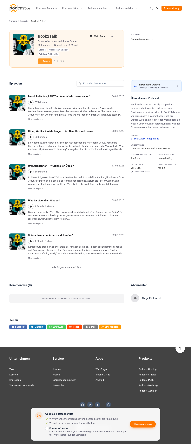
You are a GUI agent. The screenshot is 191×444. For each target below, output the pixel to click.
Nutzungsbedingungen (64, 380)
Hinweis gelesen (143, 424)
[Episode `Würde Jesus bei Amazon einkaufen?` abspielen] (30, 241)
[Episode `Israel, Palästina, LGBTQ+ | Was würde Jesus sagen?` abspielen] (30, 102)
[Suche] (151, 8)
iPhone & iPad (103, 374)
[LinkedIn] (90, 404)
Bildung (42, 50)
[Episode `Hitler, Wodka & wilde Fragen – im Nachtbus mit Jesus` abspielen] (30, 137)
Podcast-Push (146, 380)
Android (100, 380)
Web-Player (102, 369)
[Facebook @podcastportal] (97, 404)
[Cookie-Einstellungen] (108, 404)
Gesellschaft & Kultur (58, 50)
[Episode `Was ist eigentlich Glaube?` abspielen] (30, 206)
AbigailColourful (151, 298)
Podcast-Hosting (148, 369)
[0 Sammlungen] (112, 36)
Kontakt (56, 369)
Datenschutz (59, 385)
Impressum (15, 380)
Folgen (46, 61)
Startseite (13, 21)
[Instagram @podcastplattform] (82, 404)
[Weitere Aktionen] (118, 36)
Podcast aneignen (140, 39)
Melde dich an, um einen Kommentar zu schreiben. (67, 298)
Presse (56, 374)
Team (12, 369)
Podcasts (24, 21)
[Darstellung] (157, 8)
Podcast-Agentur (148, 390)
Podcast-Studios (147, 374)
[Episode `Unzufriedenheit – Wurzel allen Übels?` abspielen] (30, 171)
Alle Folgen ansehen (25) (65, 267)
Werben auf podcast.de (21, 385)
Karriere (13, 374)
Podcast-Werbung (148, 385)
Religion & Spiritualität (48, 54)
